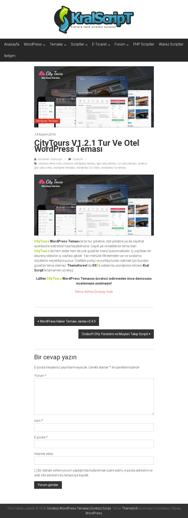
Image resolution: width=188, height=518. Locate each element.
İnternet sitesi (43, 454)
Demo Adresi (84, 292)
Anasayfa (11, 44)
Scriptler (77, 44)
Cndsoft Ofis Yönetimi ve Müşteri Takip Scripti (115, 334)
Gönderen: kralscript (49, 159)
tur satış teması (127, 163)
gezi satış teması (106, 163)
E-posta (41, 437)
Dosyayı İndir (103, 292)
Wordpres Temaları (47, 121)
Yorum (40, 375)
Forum (120, 44)
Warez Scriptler (171, 44)
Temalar (56, 44)
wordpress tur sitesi (88, 167)
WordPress (33, 44)
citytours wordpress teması (79, 163)
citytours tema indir (49, 163)
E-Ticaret (99, 44)
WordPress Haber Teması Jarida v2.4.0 (68, 321)
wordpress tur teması (113, 167)
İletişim (9, 56)
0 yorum (77, 159)
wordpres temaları (64, 167)
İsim (38, 421)
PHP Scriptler (143, 44)
